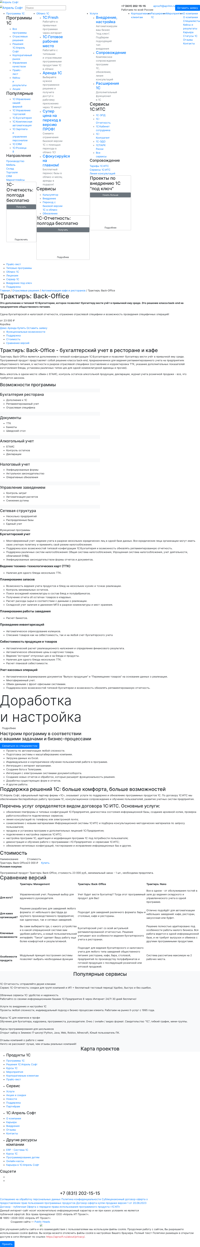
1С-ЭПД (100, 115)
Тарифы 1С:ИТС (99, 165)
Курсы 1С (12, 1068)
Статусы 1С (190, 35)
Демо (3, 328)
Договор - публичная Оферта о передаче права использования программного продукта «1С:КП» (60, 1206)
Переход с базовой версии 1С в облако (52, 206)
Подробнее (63, 257)
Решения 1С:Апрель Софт (22, 1064)
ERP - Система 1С (17, 1149)
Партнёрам (13, 1106)
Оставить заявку (187, 7)
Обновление (50, 213)
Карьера (188, 32)
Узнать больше (110, 195)
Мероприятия (174, 13)
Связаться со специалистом (19, 745)
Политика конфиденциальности (81, 1199)
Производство (15, 161)
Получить (21, 206)
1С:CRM (17, 144)
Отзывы (188, 39)
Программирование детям (22, 1157)
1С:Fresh (50, 17)
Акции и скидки (16, 1095)
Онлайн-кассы (15, 1161)
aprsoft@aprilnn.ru (164, 5)
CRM (9, 176)
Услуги (94, 13)
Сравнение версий (17, 343)
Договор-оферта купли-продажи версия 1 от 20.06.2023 (111, 1203)
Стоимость (13, 339)
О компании (190, 13)
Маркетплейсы (15, 179)
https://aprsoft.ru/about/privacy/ (65, 1236)
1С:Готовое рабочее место (53, 41)
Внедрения (13, 1125)
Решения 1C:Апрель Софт (18, 47)
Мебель (10, 164)
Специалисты (191, 20)
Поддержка (13, 335)
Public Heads (42, 1221)
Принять (7, 1244)
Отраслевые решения (25, 290)
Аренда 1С (52, 73)
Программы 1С (15, 13)
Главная (5, 290)
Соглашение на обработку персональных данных (30, 1199)
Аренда (12, 328)
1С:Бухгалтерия (22, 117)
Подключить (21, 239)
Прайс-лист (13, 1079)
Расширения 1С (107, 85)
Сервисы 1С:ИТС (100, 169)
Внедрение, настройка (106, 19)
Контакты (189, 43)
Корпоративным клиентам (22, 1075)
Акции (16, 88)
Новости (11, 1098)
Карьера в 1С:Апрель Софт (22, 1164)
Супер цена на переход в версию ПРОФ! (52, 120)
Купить (21, 328)
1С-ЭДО (100, 141)
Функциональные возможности (25, 331)
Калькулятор (50, 194)
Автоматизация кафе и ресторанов (63, 290)
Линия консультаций (102, 173)
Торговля (12, 172)
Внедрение (49, 198)
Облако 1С (42, 13)
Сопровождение (111, 52)
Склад (10, 168)
